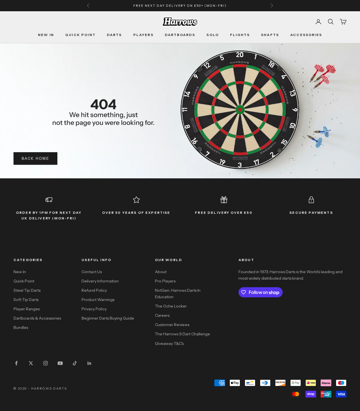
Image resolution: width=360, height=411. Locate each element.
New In (46, 35)
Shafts (270, 35)
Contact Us (92, 271)
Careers (162, 315)
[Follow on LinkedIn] (89, 363)
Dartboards (180, 35)
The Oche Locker (171, 306)
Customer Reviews (172, 324)
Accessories (306, 35)
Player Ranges (27, 308)
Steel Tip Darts (27, 290)
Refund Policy (94, 290)
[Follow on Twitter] (31, 363)
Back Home (35, 158)
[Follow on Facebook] (16, 363)
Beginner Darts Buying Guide (108, 318)
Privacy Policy (94, 308)
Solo (212, 35)
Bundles (21, 327)
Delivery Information (100, 281)
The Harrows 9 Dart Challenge (182, 333)
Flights (240, 35)
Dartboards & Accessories (37, 318)
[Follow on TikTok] (75, 363)
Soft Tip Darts (26, 299)
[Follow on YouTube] (60, 363)
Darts (114, 35)
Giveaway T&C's (169, 343)
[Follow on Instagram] (45, 363)
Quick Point (80, 35)
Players (143, 35)
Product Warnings (98, 299)
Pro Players (165, 281)
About (160, 271)
